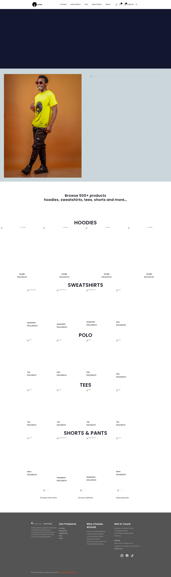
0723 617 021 (118, 549)
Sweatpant (61, 478)
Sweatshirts (63, 531)
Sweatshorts (63, 533)
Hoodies (62, 528)
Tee (28, 372)
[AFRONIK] (38, 4)
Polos (61, 538)
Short (29, 472)
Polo (118, 322)
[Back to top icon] (138, 572)
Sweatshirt (31, 323)
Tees (60, 536)
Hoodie (22, 274)
